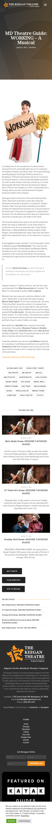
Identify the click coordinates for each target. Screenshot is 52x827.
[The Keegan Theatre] (21, 5)
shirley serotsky (26, 395)
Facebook (33, 707)
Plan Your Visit (14, 580)
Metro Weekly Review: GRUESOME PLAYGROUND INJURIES (26, 443)
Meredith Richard (11, 386)
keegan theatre (11, 382)
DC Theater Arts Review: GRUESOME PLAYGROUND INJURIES (26, 492)
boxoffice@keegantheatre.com (29, 699)
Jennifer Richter (25, 377)
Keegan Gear (26, 737)
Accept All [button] (11, 821)
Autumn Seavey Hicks (15, 368)
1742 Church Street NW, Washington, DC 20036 (30, 697)
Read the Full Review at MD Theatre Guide (19, 357)
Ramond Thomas (38, 391)
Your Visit (26, 734)
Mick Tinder (26, 386)
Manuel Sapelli (39, 382)
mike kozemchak (40, 386)
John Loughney (41, 377)
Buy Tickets (12, 571)
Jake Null (38, 373)
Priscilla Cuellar (22, 391)
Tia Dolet (40, 395)
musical (9, 391)
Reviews (32, 47)
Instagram (45, 707)
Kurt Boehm (25, 382)
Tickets (26, 732)
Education (26, 729)
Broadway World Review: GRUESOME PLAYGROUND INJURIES (26, 541)
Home (26, 724)
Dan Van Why (26, 373)
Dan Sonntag (13, 373)
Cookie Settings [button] (24, 821)
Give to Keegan (13, 589)
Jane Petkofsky (9, 377)
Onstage (26, 726)
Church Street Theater (35, 368)
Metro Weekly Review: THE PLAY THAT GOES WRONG (19, 628)
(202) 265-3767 (29, 702)
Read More (25, 816)
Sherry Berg (11, 395)
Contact (26, 742)
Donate (26, 740)
